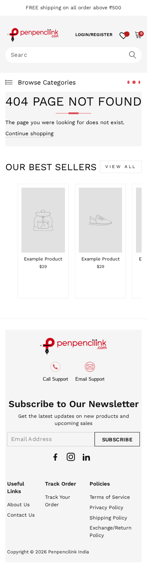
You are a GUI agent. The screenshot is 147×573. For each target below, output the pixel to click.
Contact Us (21, 515)
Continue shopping (29, 133)
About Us (18, 504)
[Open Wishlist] (123, 35)
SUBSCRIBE (117, 439)
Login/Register (93, 34)
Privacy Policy (106, 507)
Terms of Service (110, 497)
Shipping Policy (108, 518)
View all (120, 166)
